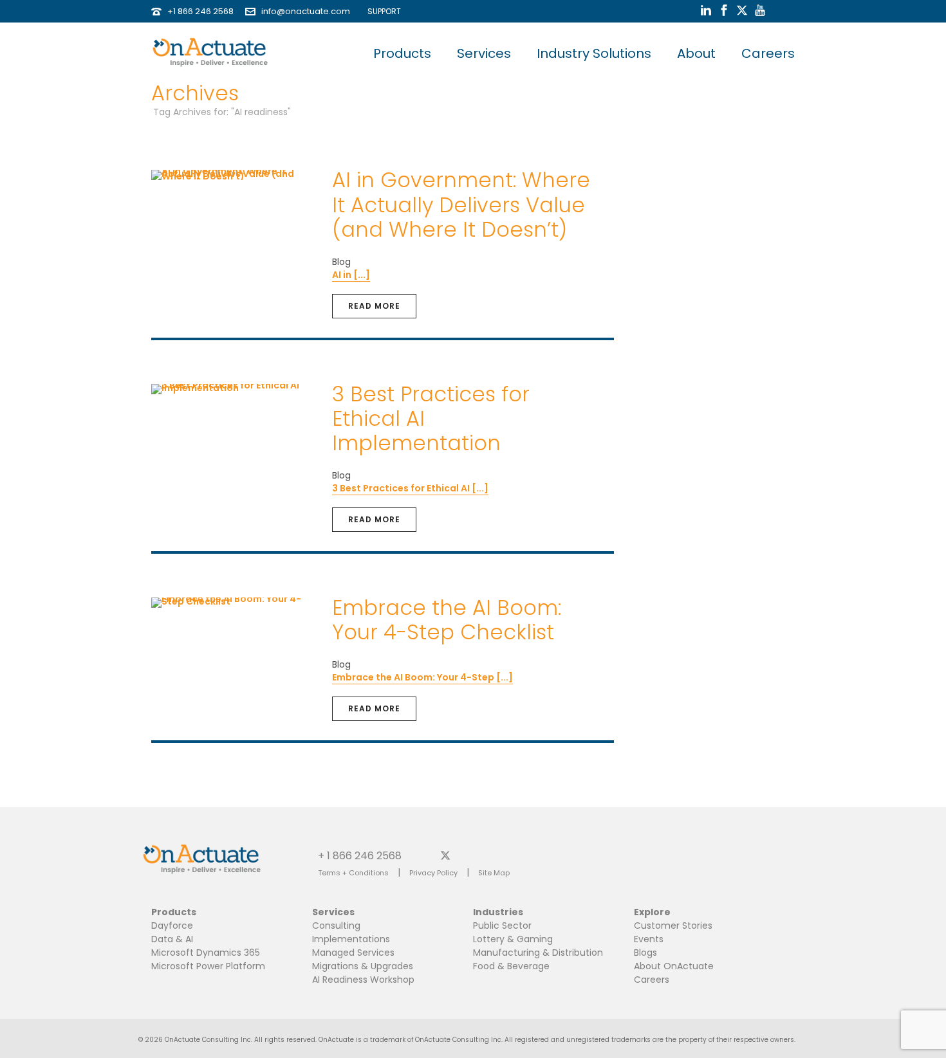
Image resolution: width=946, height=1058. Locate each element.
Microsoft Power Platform (208, 966)
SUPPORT (381, 11)
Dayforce (172, 925)
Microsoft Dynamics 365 (205, 952)
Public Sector (502, 925)
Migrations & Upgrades (362, 966)
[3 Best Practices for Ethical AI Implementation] (232, 388)
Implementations (351, 939)
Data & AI (172, 939)
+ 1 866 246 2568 (360, 855)
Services (484, 53)
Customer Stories (673, 925)
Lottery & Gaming (513, 939)
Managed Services (353, 952)
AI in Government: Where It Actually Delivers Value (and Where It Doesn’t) (461, 204)
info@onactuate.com (305, 11)
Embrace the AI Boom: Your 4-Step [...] (422, 677)
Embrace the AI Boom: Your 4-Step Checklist (446, 619)
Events (648, 939)
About (696, 53)
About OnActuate (674, 966)
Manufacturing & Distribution (538, 952)
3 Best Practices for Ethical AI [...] (410, 488)
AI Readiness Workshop (363, 979)
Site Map (494, 873)
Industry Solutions (594, 53)
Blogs (645, 952)
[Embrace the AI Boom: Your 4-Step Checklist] (232, 602)
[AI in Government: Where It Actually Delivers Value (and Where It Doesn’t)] (232, 174)
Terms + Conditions (353, 873)
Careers (768, 53)
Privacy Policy (433, 873)
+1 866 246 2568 (200, 11)
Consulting (336, 925)
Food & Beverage (511, 966)
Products (402, 53)
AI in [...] (351, 274)
